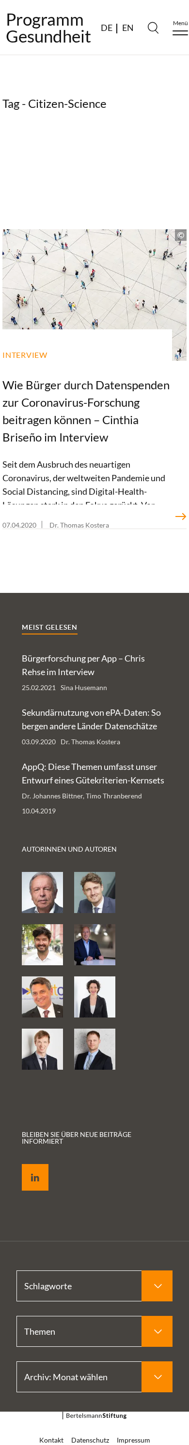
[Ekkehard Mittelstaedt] (42, 996)
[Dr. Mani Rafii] (94, 944)
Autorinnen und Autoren (69, 849)
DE (106, 27)
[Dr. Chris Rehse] (42, 944)
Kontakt (51, 1440)
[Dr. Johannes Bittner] (42, 1049)
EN (128, 27)
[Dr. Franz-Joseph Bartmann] (42, 892)
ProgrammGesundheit (48, 27)
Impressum (133, 1440)
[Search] (153, 27)
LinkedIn (28, 1166)
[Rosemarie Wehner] (94, 996)
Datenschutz (90, 1440)
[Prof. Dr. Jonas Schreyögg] (94, 892)
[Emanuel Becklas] (94, 1049)
